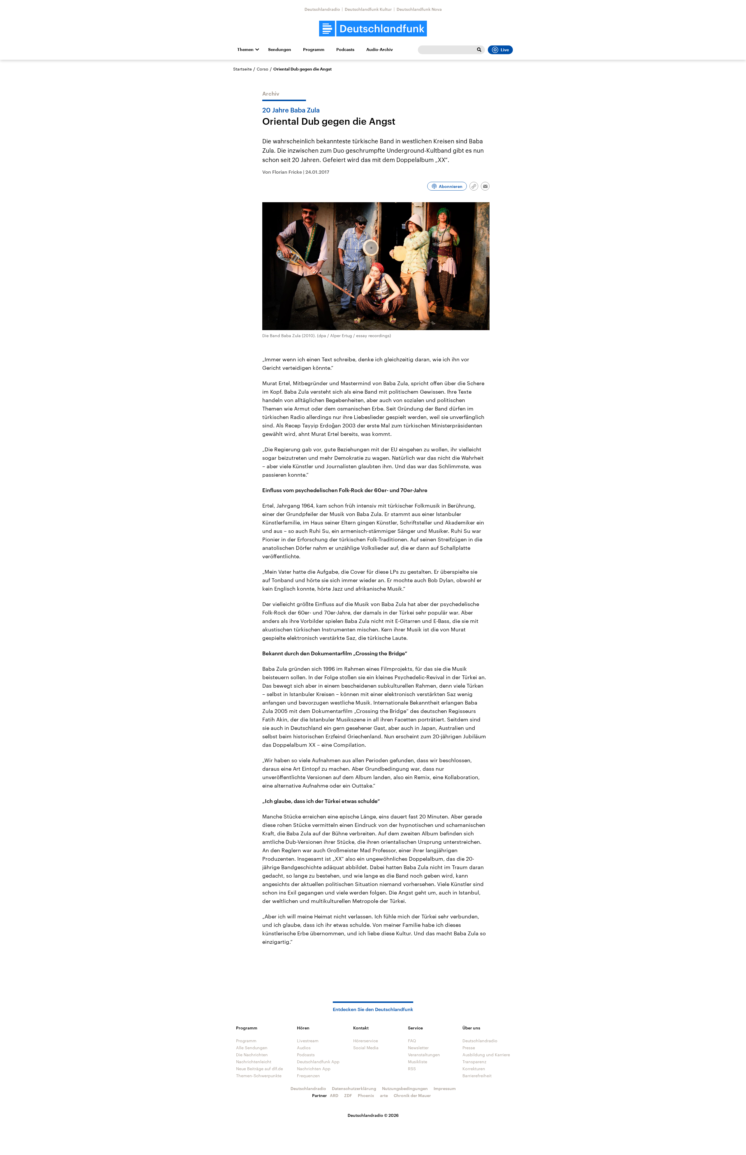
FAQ (412, 1040)
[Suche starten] (479, 49)
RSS (412, 1068)
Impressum (445, 1088)
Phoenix (366, 1095)
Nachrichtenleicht (253, 1061)
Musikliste (417, 1061)
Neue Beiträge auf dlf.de (259, 1068)
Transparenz (474, 1061)
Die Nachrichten (252, 1054)
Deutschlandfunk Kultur (368, 9)
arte (384, 1095)
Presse (468, 1047)
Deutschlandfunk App (318, 1061)
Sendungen (279, 49)
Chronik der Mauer (412, 1095)
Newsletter (418, 1047)
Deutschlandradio (322, 9)
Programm (313, 49)
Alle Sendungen (252, 1047)
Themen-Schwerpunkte (258, 1075)
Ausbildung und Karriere (486, 1054)
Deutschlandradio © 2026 (373, 1115)
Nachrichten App (313, 1068)
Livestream (308, 1040)
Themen (245, 49)
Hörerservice (365, 1040)
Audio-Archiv (379, 49)
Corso (262, 68)
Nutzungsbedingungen (405, 1088)
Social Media (366, 1047)
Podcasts (345, 49)
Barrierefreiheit (477, 1075)
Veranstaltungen (424, 1054)
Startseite (242, 68)
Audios (304, 1047)
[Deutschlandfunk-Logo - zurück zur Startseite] (373, 29)
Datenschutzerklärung (354, 1088)
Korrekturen (473, 1068)
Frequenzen (308, 1075)
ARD (334, 1095)
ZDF (348, 1095)
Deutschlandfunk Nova (419, 9)
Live (505, 50)
